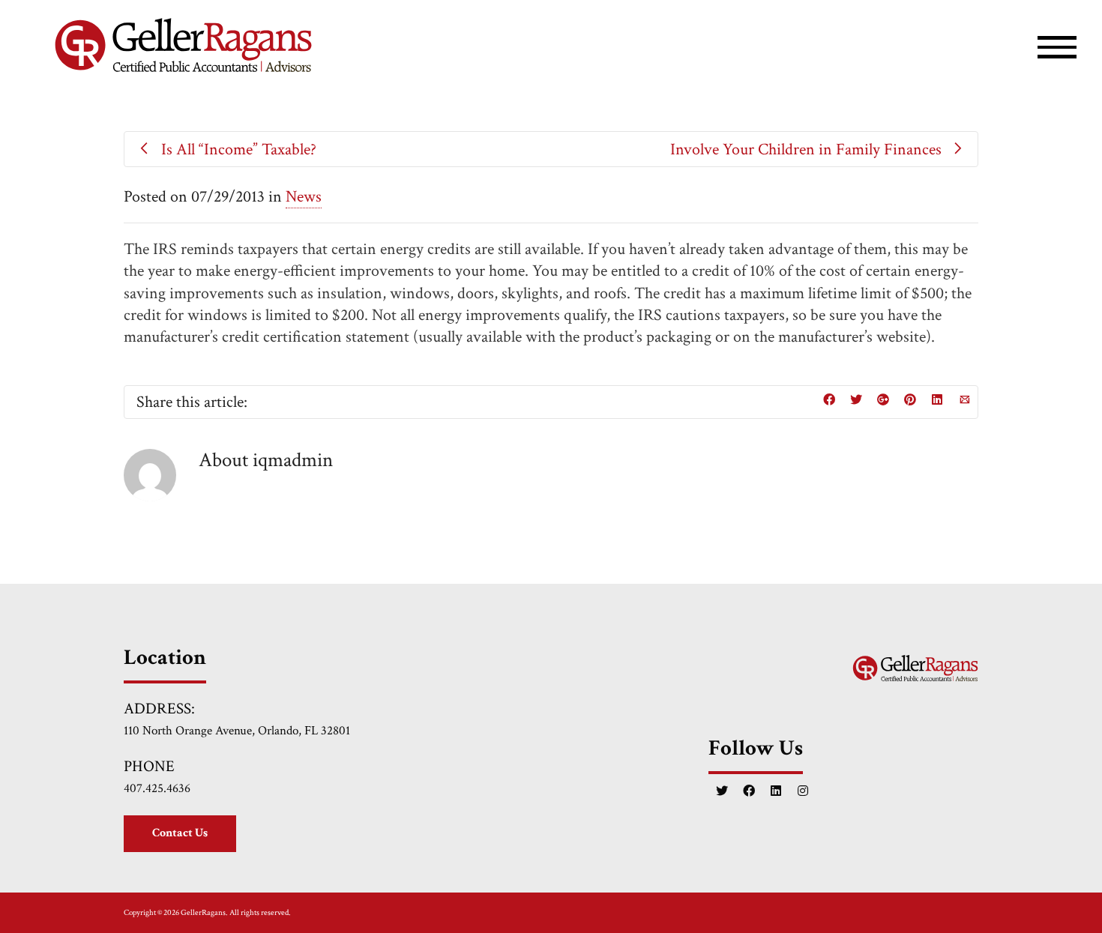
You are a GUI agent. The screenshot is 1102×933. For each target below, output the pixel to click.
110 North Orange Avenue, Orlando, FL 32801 (237, 730)
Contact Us (180, 833)
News (304, 197)
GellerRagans (203, 913)
